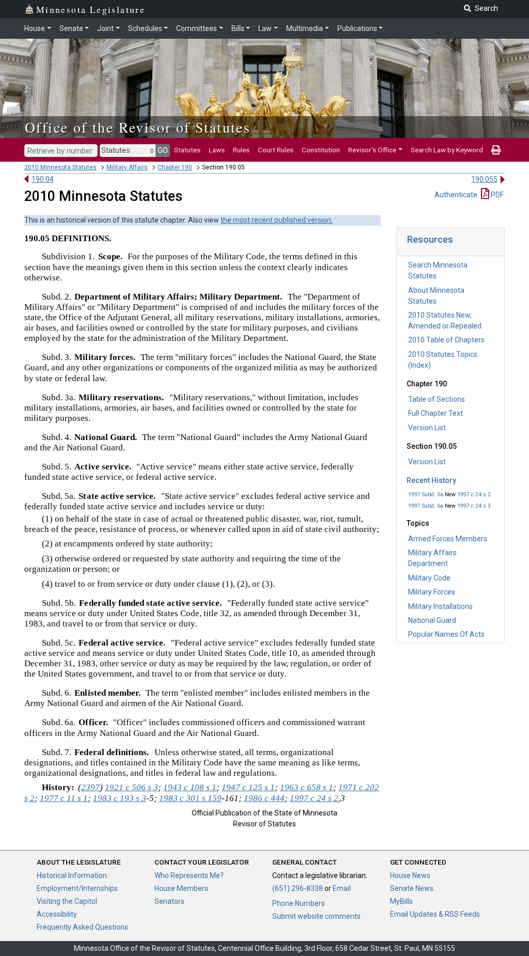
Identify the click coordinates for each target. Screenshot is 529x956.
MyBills (401, 901)
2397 (90, 787)
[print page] (496, 150)
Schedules (145, 28)
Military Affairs (127, 167)
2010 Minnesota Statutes (60, 167)
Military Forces (431, 592)
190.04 (43, 179)
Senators (169, 901)
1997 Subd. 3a (425, 494)
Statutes (187, 150)
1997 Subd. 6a (425, 506)
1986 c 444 (264, 798)
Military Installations (440, 606)
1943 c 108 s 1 (189, 787)
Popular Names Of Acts (446, 634)
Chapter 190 (175, 167)
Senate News (411, 888)
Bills (237, 28)
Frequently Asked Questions (82, 927)
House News (410, 875)
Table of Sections (436, 399)
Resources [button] (430, 239)
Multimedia (304, 28)
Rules (241, 150)
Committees (196, 28)
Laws (217, 150)
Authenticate (455, 195)
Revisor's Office (372, 150)
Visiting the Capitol (67, 901)
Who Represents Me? (189, 875)
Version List (427, 428)
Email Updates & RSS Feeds (435, 914)
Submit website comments (316, 916)
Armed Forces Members (447, 539)
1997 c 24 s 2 (474, 494)
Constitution (321, 150)
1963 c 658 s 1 (306, 787)
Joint (105, 28)
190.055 (484, 179)
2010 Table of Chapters (446, 340)
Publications (357, 28)
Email (342, 888)
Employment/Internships (77, 888)
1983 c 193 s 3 (119, 798)
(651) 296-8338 (297, 888)
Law (265, 28)
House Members (181, 888)
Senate (71, 28)
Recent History (431, 480)
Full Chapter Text (435, 413)
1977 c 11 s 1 (64, 798)
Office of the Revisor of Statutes (138, 127)
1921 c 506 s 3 (131, 787)
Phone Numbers (298, 903)
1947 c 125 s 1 (248, 787)
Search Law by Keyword (447, 150)
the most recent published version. (277, 220)
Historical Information (72, 875)
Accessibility (57, 914)
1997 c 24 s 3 (474, 506)
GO (163, 150)
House (34, 28)
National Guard (432, 620)
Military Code (429, 578)
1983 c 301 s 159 (190, 798)
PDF (496, 195)
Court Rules (275, 150)
